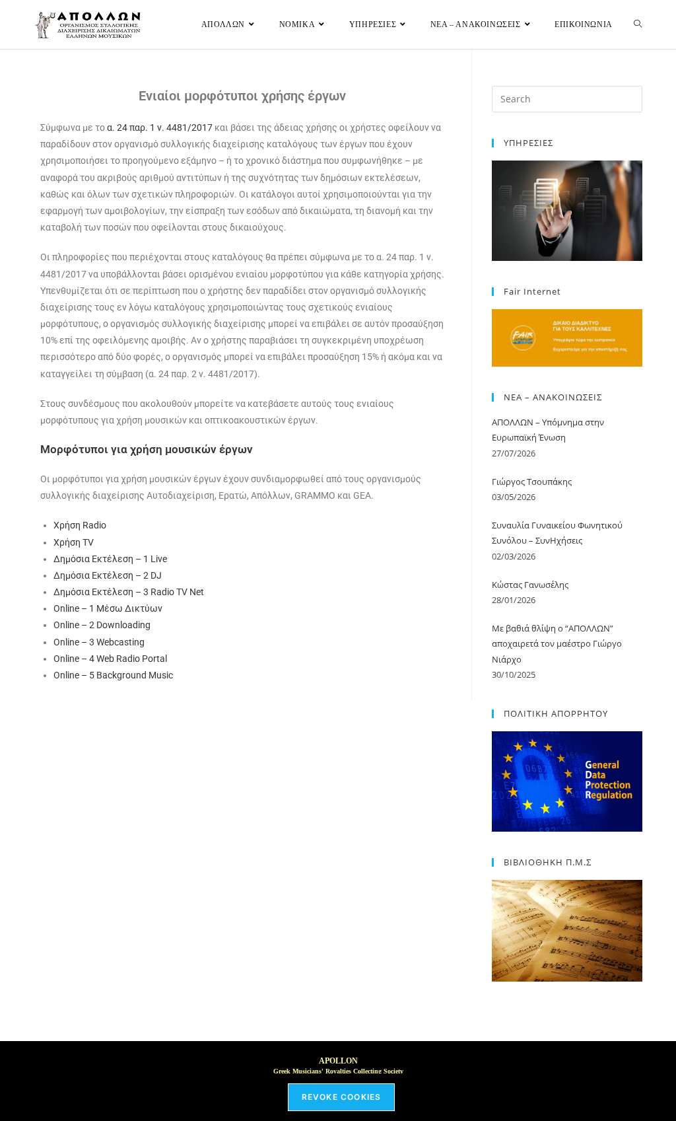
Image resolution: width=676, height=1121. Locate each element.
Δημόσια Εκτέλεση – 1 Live (110, 559)
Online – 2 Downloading (102, 625)
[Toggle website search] (637, 24)
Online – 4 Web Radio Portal (110, 658)
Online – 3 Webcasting (99, 642)
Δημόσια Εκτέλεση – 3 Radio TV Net (128, 592)
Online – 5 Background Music (113, 675)
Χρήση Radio (79, 525)
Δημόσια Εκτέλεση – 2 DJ (107, 575)
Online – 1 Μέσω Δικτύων (107, 608)
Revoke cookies (342, 1097)
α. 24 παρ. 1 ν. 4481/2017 (160, 127)
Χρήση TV (73, 542)
